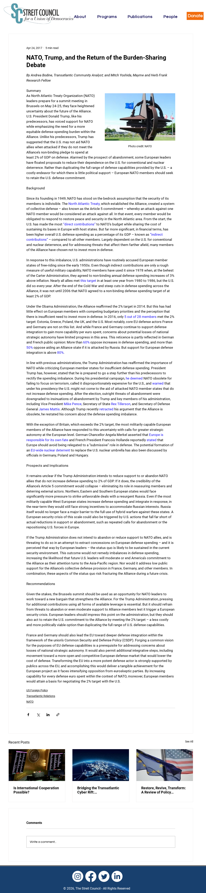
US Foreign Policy (37, 690)
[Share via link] (58, 715)
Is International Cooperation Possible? (36, 790)
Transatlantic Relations (40, 696)
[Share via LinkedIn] (48, 715)
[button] (80, 16)
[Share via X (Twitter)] (38, 715)
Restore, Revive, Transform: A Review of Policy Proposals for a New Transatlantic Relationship (163, 790)
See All (189, 741)
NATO (30, 701)
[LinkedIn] (117, 876)
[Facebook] (90, 876)
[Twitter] (103, 876)
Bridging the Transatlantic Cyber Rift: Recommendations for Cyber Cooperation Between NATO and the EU (100, 790)
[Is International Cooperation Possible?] (37, 765)
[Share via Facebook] (28, 715)
